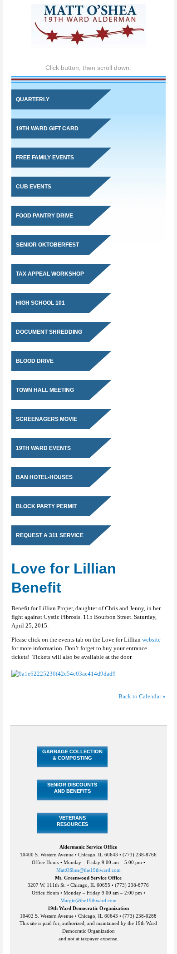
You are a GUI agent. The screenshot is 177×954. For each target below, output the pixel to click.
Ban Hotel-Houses (44, 477)
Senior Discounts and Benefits (72, 787)
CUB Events (33, 186)
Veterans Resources (72, 820)
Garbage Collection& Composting (72, 754)
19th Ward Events (43, 448)
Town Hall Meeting (45, 390)
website (151, 640)
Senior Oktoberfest (47, 245)
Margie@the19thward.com (88, 900)
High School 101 (40, 303)
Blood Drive (35, 361)
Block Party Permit (46, 506)
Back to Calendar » (142, 696)
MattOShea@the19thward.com (88, 870)
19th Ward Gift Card (47, 128)
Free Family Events (45, 157)
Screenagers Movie (46, 419)
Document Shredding (49, 332)
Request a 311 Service (50, 535)
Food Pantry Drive (44, 216)
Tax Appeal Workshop (50, 274)
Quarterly (32, 99)
